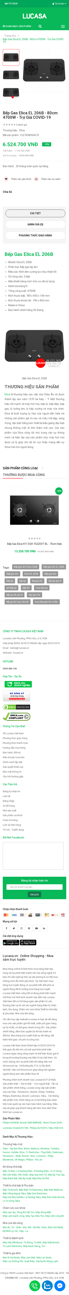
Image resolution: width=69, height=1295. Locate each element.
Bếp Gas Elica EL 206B (29, 254)
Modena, (45, 1148)
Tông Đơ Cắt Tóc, (26, 1212)
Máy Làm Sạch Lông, (14, 1216)
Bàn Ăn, (7, 1227)
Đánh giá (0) (35, 224)
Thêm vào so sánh (50, 179)
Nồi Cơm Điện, (10, 1174)
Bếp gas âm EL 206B (53, 567)
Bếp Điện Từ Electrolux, (31, 1189)
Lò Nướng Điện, (24, 1171)
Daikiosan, (58, 1152)
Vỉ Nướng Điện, (41, 1171)
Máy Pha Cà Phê (40, 1178)
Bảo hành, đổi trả (11, 752)
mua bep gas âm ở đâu (46, 602)
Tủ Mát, (38, 1242)
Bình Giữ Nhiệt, (55, 1227)
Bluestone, (8, 1159)
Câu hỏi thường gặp (13, 776)
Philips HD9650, (11, 1122)
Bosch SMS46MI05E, (31, 1122)
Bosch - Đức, (29, 1156)
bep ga (22, 581)
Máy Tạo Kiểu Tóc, (35, 1216)
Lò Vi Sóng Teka (11, 1200)
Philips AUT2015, (39, 1128)
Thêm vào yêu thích (20, 179)
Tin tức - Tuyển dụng (13, 829)
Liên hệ (6, 796)
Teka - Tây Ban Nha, (13, 1148)
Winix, (27, 1148)
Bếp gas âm (12, 574)
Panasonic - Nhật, (12, 1156)
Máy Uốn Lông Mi (54, 1216)
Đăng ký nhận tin (11, 791)
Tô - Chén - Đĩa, (19, 1227)
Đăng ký (34, 894)
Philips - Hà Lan (34, 1159)
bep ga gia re (55, 581)
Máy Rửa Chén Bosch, (53, 1197)
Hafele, (15, 1152)
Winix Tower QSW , (53, 1122)
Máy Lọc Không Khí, (13, 1261)
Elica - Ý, (24, 1152)
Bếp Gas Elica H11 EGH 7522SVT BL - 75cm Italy (34, 543)
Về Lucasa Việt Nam (13, 733)
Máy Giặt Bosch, (51, 1242)
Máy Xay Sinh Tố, (38, 1174)
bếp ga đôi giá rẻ (14, 595)
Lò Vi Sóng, (56, 1171)
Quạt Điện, (29, 1261)
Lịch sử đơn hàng (12, 825)
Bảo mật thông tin (12, 771)
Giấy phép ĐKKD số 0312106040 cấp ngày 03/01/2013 (31, 643)
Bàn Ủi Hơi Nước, (11, 1257)
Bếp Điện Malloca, (53, 1189)
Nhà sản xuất (9, 810)
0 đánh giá (21, 125)
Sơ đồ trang (9, 805)
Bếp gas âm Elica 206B (25, 567)
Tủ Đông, (28, 1242)
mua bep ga (42, 588)
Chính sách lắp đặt (12, 762)
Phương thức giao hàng (35, 235)
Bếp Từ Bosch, (10, 1189)
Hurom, (6, 1152)
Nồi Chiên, (23, 1174)
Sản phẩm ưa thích (12, 815)
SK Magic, (20, 1159)
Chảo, (44, 1227)
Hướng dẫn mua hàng (14, 747)
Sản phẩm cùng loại (20, 468)
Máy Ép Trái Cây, (56, 1174)
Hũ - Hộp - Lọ (21, 1231)
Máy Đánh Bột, (10, 1178)
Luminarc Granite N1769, (16, 1128)
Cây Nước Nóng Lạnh (47, 1261)
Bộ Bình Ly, (8, 1231)
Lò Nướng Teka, (33, 1197)
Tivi (43, 1246)
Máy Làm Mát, (28, 1257)
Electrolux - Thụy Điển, (40, 1152)
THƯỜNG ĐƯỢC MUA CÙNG (24, 475)
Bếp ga (9, 581)
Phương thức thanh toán (15, 743)
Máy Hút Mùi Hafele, (13, 1197)
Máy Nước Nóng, (32, 1246)
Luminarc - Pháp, (45, 1156)
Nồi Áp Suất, (25, 1178)
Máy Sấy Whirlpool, (13, 1242)
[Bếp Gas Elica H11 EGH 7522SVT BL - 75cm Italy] (34, 508)
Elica (7, 394)
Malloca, (35, 1148)
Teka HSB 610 (55, 1128)
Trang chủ (10, 35)
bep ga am (37, 581)
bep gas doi (34, 595)
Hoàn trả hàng (10, 820)
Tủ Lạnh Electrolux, (12, 1246)
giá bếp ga (11, 588)
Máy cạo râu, (9, 1212)
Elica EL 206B (31, 574)
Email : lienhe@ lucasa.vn (16, 648)
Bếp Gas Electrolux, (37, 1193)
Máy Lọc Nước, (44, 1257)
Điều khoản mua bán (13, 757)
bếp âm (26, 588)
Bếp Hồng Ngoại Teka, (14, 1193)
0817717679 (11, 3)
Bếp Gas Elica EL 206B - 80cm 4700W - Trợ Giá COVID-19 (33, 40)
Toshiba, (55, 1148)
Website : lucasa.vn (13, 652)
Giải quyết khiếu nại (13, 767)
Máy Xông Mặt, (43, 1212)
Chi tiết (35, 213)
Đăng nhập (8, 801)
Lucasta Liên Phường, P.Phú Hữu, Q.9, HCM (25, 638)
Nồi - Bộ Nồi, (34, 1227)
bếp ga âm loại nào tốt (17, 602)
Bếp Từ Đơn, (9, 1171)
